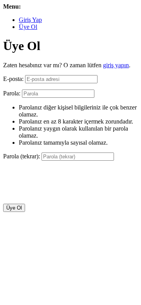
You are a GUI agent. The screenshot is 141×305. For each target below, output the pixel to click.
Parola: (11, 93)
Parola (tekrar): (21, 156)
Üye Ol (28, 26)
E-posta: (13, 78)
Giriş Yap (30, 19)
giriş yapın (116, 65)
